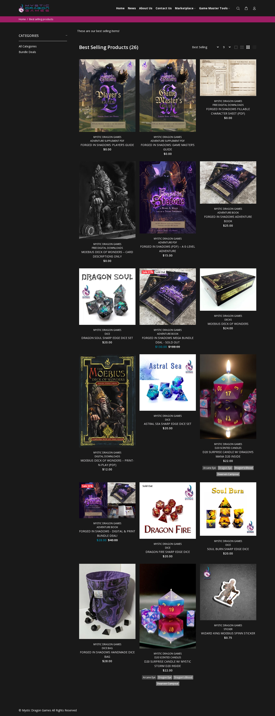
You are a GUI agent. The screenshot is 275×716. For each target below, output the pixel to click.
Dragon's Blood (244, 468)
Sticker (228, 629)
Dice (107, 334)
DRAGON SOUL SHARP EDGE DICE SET (107, 338)
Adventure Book (228, 212)
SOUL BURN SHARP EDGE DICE (228, 549)
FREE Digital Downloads (228, 105)
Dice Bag (107, 648)
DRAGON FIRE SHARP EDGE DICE (168, 552)
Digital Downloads (107, 456)
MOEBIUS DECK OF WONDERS (228, 324)
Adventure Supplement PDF (107, 141)
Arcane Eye (209, 468)
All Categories (28, 46)
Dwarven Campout (228, 474)
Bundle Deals (27, 52)
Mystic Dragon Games (107, 137)
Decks (228, 319)
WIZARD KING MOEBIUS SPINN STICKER (228, 633)
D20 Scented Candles (228, 448)
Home (22, 19)
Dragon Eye (225, 468)
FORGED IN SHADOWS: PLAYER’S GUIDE (107, 145)
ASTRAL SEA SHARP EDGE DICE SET (167, 424)
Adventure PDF (167, 242)
